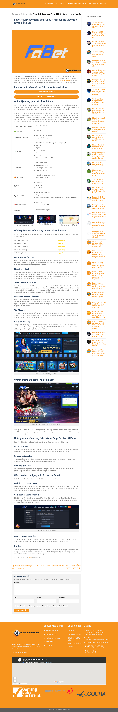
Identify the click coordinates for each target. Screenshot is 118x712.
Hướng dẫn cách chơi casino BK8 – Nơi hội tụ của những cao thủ (99, 343)
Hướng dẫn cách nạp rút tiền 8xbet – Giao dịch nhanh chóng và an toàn (99, 215)
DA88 (26, 652)
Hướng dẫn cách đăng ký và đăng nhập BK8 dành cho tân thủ (98, 190)
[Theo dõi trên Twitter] (88, 646)
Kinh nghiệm (82, 4)
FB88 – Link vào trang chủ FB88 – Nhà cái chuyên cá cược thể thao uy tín (98, 314)
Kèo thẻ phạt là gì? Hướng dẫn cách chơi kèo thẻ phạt (98, 146)
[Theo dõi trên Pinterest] (95, 646)
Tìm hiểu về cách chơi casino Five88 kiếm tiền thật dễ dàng (98, 53)
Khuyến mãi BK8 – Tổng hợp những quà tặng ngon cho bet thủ (99, 34)
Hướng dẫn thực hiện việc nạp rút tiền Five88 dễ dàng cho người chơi (99, 73)
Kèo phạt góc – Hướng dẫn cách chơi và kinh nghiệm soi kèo (98, 172)
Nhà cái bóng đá (61, 4)
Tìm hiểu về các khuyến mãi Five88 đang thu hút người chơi (98, 25)
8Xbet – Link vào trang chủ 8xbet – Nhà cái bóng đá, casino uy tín (98, 244)
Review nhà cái (72, 4)
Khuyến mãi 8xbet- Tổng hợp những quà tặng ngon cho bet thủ (99, 44)
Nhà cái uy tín (49, 4)
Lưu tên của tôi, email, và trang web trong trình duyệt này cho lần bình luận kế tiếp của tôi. (43, 606)
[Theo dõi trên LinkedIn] (102, 646)
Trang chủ (15, 14)
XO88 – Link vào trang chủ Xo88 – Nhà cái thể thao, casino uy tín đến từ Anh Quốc (98, 254)
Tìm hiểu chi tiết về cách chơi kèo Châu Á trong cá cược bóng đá (98, 92)
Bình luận (17, 582)
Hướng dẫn (102, 4)
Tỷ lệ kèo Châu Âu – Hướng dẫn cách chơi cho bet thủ (98, 181)
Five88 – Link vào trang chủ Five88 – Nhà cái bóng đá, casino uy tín (98, 295)
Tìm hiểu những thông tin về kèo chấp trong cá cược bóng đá (98, 101)
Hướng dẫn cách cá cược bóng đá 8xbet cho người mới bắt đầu (98, 224)
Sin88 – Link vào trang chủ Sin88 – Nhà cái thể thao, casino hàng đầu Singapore (98, 275)
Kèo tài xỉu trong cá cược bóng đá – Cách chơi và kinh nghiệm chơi (98, 120)
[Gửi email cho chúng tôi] (92, 646)
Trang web (62, 597)
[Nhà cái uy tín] (20, 4)
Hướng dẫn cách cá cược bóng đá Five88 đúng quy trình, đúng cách (99, 63)
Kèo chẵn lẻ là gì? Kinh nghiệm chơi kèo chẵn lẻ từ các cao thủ (98, 111)
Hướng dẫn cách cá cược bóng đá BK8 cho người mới (98, 334)
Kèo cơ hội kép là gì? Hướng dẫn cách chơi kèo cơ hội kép (99, 164)
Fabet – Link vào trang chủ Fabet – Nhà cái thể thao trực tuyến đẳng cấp (99, 285)
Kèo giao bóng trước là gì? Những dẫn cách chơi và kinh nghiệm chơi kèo (98, 155)
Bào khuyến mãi (93, 4)
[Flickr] (88, 651)
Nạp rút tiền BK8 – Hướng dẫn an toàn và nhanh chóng (98, 198)
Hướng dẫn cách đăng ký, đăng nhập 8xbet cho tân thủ (98, 206)
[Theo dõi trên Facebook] (85, 646)
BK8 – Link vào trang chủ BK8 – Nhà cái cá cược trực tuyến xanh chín (99, 304)
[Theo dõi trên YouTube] (85, 651)
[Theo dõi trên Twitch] (95, 651)
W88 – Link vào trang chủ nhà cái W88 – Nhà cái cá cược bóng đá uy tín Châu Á (98, 324)
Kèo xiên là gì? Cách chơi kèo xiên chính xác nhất (98, 129)
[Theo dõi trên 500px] (92, 651)
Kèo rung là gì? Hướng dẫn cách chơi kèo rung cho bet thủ (98, 138)
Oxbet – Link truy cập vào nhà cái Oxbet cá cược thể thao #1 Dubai (98, 264)
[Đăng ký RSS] (98, 646)
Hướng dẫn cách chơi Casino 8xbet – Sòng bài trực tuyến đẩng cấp (98, 234)
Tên (15, 597)
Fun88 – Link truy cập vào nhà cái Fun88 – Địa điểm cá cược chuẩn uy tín (99, 352)
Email (39, 597)
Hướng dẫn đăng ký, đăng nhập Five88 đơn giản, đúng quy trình (98, 82)
